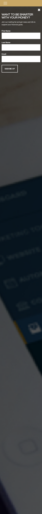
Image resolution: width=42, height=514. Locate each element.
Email (4, 54)
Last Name (6, 42)
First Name (6, 31)
